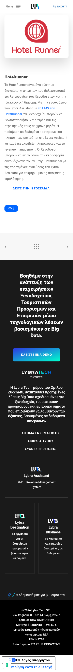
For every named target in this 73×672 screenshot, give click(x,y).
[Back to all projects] (36, 245)
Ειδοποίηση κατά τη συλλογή (28, 667)
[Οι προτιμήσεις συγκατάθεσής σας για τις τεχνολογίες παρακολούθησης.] (7, 665)
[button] (13, 6)
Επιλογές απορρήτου (33, 660)
